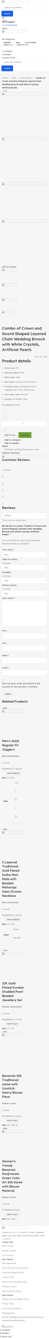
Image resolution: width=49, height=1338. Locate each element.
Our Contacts (8, 1255)
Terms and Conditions (12, 1308)
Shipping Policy (8, 1313)
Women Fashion (9, 1250)
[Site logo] (15, 2)
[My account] (3, 35)
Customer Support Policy (13, 1272)
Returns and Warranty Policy (14, 1282)
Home (5, 77)
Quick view (12, 1155)
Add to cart (10, 435)
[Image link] (15, 1228)
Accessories (26, 77)
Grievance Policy (9, 1286)
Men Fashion (7, 1246)
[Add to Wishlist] (5, 412)
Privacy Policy (8, 1303)
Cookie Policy (8, 1277)
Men (14, 77)
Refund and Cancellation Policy (15, 1299)
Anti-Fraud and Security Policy (15, 1268)
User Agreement (9, 1263)
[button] (12, 1214)
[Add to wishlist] (20, 1155)
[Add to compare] (5, 1155)
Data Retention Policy (11, 1291)
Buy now (25, 435)
